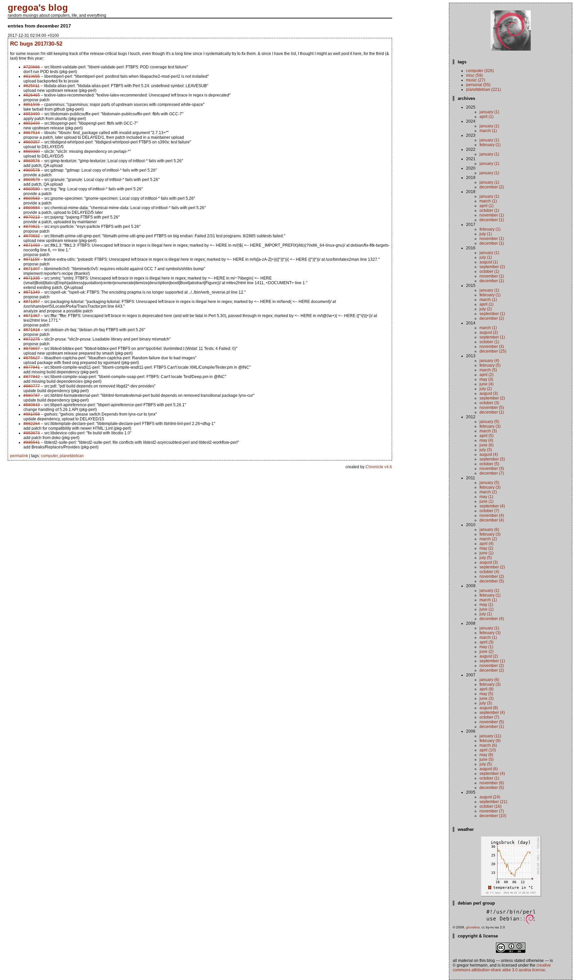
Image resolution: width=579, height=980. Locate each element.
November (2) (491, 576)
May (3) (486, 379)
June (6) (486, 445)
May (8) (486, 754)
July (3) (485, 449)
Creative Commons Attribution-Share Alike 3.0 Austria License (502, 967)
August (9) (488, 708)
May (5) (486, 693)
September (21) (493, 801)
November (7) (491, 811)
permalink (19, 455)
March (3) (488, 431)
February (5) (490, 365)
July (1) (485, 234)
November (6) (491, 783)
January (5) (489, 421)
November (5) (491, 407)
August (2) (488, 332)
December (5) (491, 581)
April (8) (486, 689)
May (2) (486, 548)
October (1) (489, 210)
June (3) (486, 698)
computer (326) (480, 70)
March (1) (488, 130)
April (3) (486, 642)
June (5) (486, 759)
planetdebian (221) (483, 89)
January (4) (489, 360)
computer (49, 455)
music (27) (475, 80)
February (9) (490, 740)
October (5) (489, 464)
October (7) (489, 510)
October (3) (489, 403)
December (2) (491, 187)
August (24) (489, 797)
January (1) (489, 112)
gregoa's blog (38, 8)
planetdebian (72, 455)
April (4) (486, 543)
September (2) (492, 266)
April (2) (486, 374)
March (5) (488, 370)
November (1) (491, 215)
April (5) (486, 435)
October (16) (490, 806)
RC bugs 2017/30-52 (36, 43)
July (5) (485, 557)
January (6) (489, 529)
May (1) (486, 496)
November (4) (491, 515)
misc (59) (474, 75)
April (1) (486, 116)
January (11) (490, 736)
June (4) (486, 384)
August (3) (488, 393)
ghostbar (472, 927)
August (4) (488, 454)
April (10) (487, 750)
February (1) (490, 144)
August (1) (488, 262)
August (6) (488, 769)
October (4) (489, 571)
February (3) (490, 426)
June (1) (486, 501)
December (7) (491, 473)
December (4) (491, 520)
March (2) (488, 492)
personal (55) (478, 84)
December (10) (492, 815)
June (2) (486, 651)
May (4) (486, 440)
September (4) (492, 506)
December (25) (492, 351)
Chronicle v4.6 (379, 467)
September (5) (492, 459)
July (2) (485, 309)
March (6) (488, 745)
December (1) (491, 220)
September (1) (492, 313)
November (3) (491, 346)
